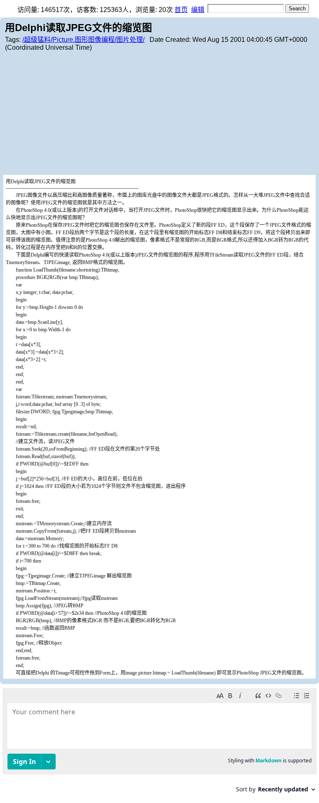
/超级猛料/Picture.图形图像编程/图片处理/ (83, 39)
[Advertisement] (159, 113)
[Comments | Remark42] (159, 743)
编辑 (197, 9)
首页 (181, 9)
